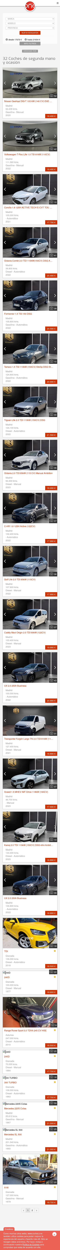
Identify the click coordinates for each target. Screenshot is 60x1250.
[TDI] (30, 933)
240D (7, 977)
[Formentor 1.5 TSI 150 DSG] (30, 295)
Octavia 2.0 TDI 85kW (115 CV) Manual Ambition (28, 473)
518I (6, 1187)
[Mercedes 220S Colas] (30, 1103)
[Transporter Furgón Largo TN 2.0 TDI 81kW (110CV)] (30, 721)
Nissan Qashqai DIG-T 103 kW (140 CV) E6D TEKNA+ (31, 101)
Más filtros (30, 44)
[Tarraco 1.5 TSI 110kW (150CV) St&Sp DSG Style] (30, 349)
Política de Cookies (30, 1244)
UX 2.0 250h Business (15, 685)
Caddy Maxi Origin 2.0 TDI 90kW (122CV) (25, 632)
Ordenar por (30, 51)
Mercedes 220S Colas (15, 1108)
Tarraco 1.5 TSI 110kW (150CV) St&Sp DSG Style (29, 366)
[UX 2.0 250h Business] (30, 667)
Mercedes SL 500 (13, 1134)
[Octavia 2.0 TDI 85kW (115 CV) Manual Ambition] (30, 455)
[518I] (30, 1169)
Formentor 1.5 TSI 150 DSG (18, 313)
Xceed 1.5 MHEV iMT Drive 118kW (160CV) (26, 791)
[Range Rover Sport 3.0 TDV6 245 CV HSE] (30, 1012)
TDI (6, 951)
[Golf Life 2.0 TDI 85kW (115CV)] (30, 561)
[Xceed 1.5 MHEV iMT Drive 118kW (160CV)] (30, 774)
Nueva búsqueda (30, 33)
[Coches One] (30, 7)
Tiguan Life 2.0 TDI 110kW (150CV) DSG (24, 420)
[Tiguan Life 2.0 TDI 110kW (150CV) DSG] (30, 402)
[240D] (30, 972)
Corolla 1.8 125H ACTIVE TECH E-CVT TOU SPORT (30, 207)
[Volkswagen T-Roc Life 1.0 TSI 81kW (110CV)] (30, 136)
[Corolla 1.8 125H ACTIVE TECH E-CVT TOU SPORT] (30, 189)
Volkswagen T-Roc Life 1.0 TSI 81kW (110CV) (27, 154)
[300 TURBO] (30, 1077)
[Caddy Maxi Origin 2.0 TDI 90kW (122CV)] (30, 614)
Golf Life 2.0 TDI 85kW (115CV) (19, 579)
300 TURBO (10, 1082)
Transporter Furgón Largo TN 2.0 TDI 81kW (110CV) (30, 738)
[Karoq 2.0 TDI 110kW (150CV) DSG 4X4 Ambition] (30, 827)
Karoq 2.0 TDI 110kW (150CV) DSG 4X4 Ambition (29, 845)
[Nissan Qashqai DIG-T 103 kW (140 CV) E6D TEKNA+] (30, 83)
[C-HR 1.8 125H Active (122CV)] (30, 508)
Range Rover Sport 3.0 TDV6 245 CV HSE (25, 1030)
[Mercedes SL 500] (30, 1129)
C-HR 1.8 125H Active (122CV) (19, 526)
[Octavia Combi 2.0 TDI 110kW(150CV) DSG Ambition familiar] (30, 242)
